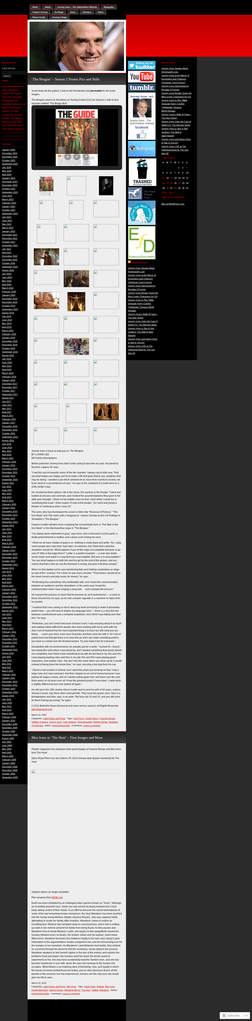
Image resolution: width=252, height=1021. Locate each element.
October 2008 (8, 774)
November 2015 (9, 472)
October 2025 (8, 160)
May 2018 (6, 366)
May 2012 (6, 621)
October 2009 (8, 731)
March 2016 (7, 458)
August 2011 (8, 653)
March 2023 (7, 199)
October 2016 (8, 433)
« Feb (164, 192)
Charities (86, 12)
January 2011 (8, 678)
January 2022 (8, 231)
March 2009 (7, 756)
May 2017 (6, 408)
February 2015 (9, 504)
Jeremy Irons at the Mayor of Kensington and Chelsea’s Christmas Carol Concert (142, 278)
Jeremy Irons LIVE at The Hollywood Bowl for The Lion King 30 (141, 349)
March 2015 (7, 501)
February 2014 (9, 547)
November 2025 (9, 157)
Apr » (171, 192)
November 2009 (9, 727)
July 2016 (6, 444)
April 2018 (6, 369)
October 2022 (8, 210)
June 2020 (7, 277)
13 (171, 178)
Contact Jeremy (40, 12)
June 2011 (7, 660)
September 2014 (10, 522)
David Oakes (91, 718)
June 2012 (7, 618)
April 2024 (6, 174)
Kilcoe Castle (38, 17)
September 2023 (10, 192)
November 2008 (9, 770)
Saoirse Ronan (56, 990)
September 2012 (10, 607)
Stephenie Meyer (72, 990)
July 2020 (6, 274)
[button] (67, 156)
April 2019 (6, 327)
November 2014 (9, 515)
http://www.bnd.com (42, 709)
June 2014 (7, 532)
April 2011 (6, 667)
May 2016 (6, 451)
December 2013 (9, 554)
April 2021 (6, 252)
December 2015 (9, 469)
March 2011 (7, 671)
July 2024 (6, 167)
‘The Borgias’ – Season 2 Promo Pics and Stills (65, 79)
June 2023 (7, 196)
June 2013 (7, 575)
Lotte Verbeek (69, 722)
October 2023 (8, 189)
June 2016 (7, 447)
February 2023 (9, 203)
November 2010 (9, 685)
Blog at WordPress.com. (173, 204)
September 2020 (10, 267)
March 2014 (7, 543)
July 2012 (6, 614)
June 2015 (7, 490)
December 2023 (9, 181)
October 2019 (8, 306)
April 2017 (6, 412)
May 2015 (6, 493)
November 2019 (9, 302)
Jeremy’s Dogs (59, 17)
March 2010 (7, 713)
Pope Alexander (84, 722)
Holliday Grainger (40, 722)
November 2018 (9, 345)
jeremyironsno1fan (61, 725)
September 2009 (10, 735)
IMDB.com (57, 897)
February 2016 (9, 462)
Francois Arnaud (107, 718)
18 (163, 183)
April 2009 (6, 752)
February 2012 (9, 632)
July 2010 (6, 699)
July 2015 (6, 486)
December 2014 (9, 511)
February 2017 (9, 419)
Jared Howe (89, 986)
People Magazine (40, 990)
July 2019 (6, 316)
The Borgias (37, 725)
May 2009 (6, 749)
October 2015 (8, 476)
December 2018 (9, 341)
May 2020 (6, 281)
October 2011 (8, 646)
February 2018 (9, 376)
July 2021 (6, 249)
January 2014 (8, 550)
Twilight (95, 990)
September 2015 (10, 479)
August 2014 (8, 525)
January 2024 (8, 178)
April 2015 (6, 497)
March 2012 (7, 628)
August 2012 (8, 610)
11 (163, 178)
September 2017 (10, 394)
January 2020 (8, 295)
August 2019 (8, 313)
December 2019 (9, 298)
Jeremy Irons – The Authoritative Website (77, 7)
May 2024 (6, 171)
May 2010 (6, 706)
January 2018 (8, 380)
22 (179, 183)
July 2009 (6, 742)
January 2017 (8, 423)
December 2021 (9, 235)
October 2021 (8, 242)
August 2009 (8, 738)
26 (167, 188)
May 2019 (6, 323)
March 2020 (7, 288)
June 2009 (7, 745)
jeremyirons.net (139, 262)
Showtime (113, 722)
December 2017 (9, 384)
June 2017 (7, 405)
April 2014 (6, 540)
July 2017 (6, 401)
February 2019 (9, 334)
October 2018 (8, 348)
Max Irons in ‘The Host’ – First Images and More (67, 738)
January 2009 (8, 763)
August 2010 (8, 696)
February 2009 (9, 759)
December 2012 (9, 596)
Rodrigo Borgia (100, 722)
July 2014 (6, 529)
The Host (86, 990)
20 (171, 183)
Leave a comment (91, 725)
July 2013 (6, 571)
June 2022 (7, 220)
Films (100, 12)
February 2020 (9, 291)
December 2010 (9, 681)
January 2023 (8, 206)
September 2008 (10, 777)
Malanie (100, 986)
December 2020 (9, 256)
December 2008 (9, 767)
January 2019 (8, 337)
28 (175, 188)
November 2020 (9, 259)
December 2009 (9, 724)
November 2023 (9, 185)
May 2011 (6, 664)
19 (167, 183)
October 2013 (8, 561)
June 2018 (7, 362)
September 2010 (10, 692)
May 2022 (6, 224)
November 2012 (9, 600)
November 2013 (9, 557)
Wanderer (104, 990)
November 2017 (9, 387)
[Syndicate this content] (129, 262)
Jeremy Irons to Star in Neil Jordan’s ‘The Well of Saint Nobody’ (141, 332)
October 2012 (8, 603)
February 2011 (9, 674)
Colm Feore (78, 718)
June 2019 (7, 320)
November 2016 (9, 430)
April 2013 (6, 582)
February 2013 (9, 589)
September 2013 (10, 564)
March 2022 (7, 228)
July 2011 (6, 657)
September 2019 (10, 309)
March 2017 (7, 415)
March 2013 (7, 586)
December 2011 (9, 639)
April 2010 (6, 710)
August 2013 (8, 568)
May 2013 (6, 579)
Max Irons (71, 986)
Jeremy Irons (55, 722)
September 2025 (10, 164)
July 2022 (6, 217)
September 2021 (10, 245)
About (47, 7)
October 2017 (8, 391)
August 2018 (8, 355)
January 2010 (8, 720)
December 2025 (9, 153)
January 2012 (8, 635)
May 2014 (6, 536)
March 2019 (7, 330)
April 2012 (6, 625)
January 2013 (8, 593)
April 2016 (6, 454)
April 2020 (6, 284)
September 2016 (10, 437)
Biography (109, 7)
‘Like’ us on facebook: (172, 197)
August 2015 (8, 483)
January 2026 (8, 150)
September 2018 (10, 352)
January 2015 (8, 508)
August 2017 (8, 398)
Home (35, 7)
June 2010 (7, 703)
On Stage (59, 12)
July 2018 (6, 359)
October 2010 (8, 688)
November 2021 (9, 238)
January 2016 (8, 465)
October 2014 (8, 518)
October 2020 (8, 263)
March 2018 (7, 373)
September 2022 (10, 213)
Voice (73, 12)
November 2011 (9, 642)
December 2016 (9, 426)
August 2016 (8, 440)
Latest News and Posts (54, 718)
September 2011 (10, 649)
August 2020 (8, 270)
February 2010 (9, 717)
